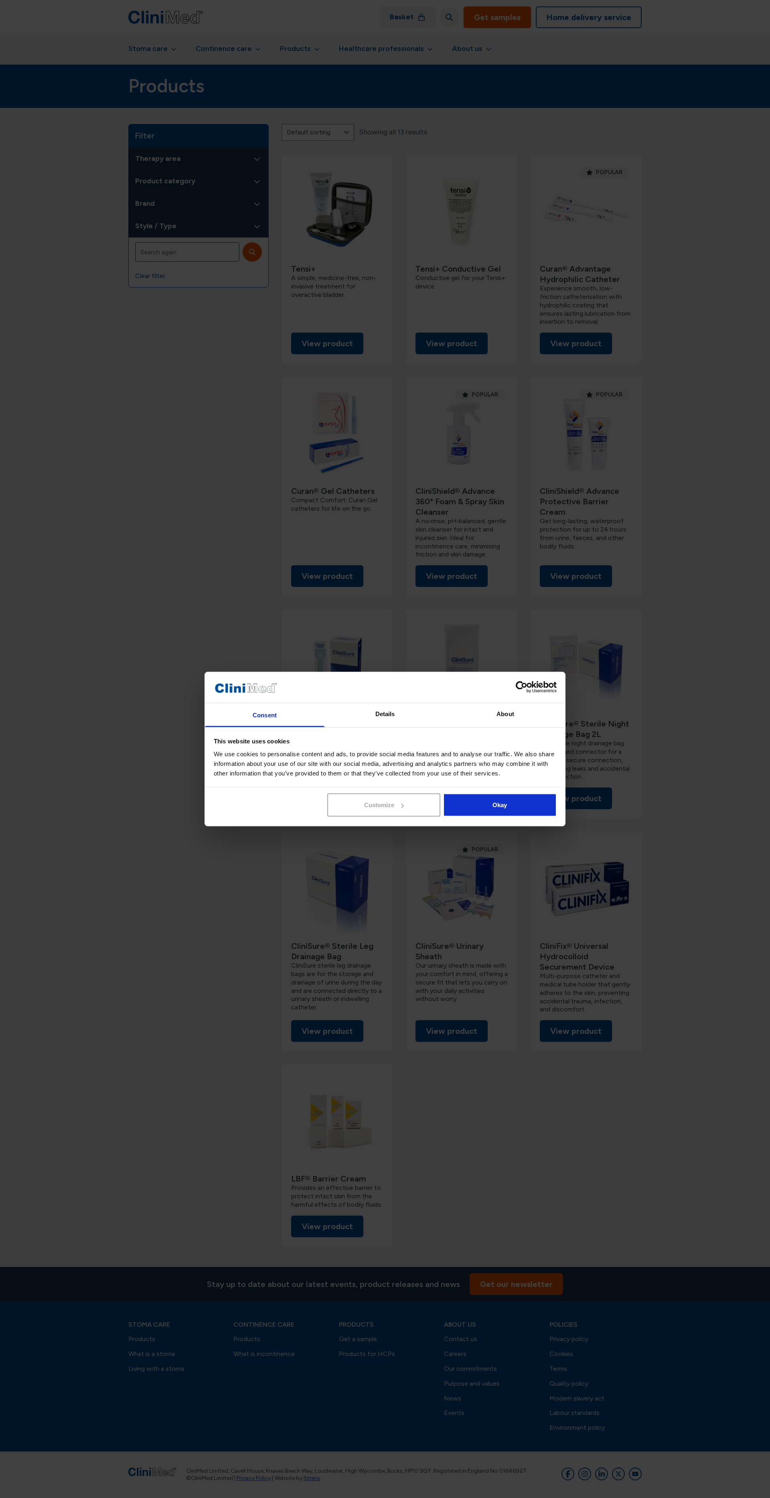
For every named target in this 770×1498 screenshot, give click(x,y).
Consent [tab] (265, 714)
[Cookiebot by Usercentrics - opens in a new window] (521, 687)
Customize (379, 805)
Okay (499, 805)
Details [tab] (385, 713)
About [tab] (505, 713)
